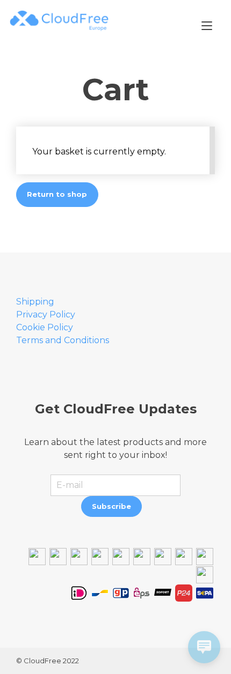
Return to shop (57, 194)
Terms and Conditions (62, 340)
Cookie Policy (44, 327)
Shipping (35, 302)
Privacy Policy (45, 314)
